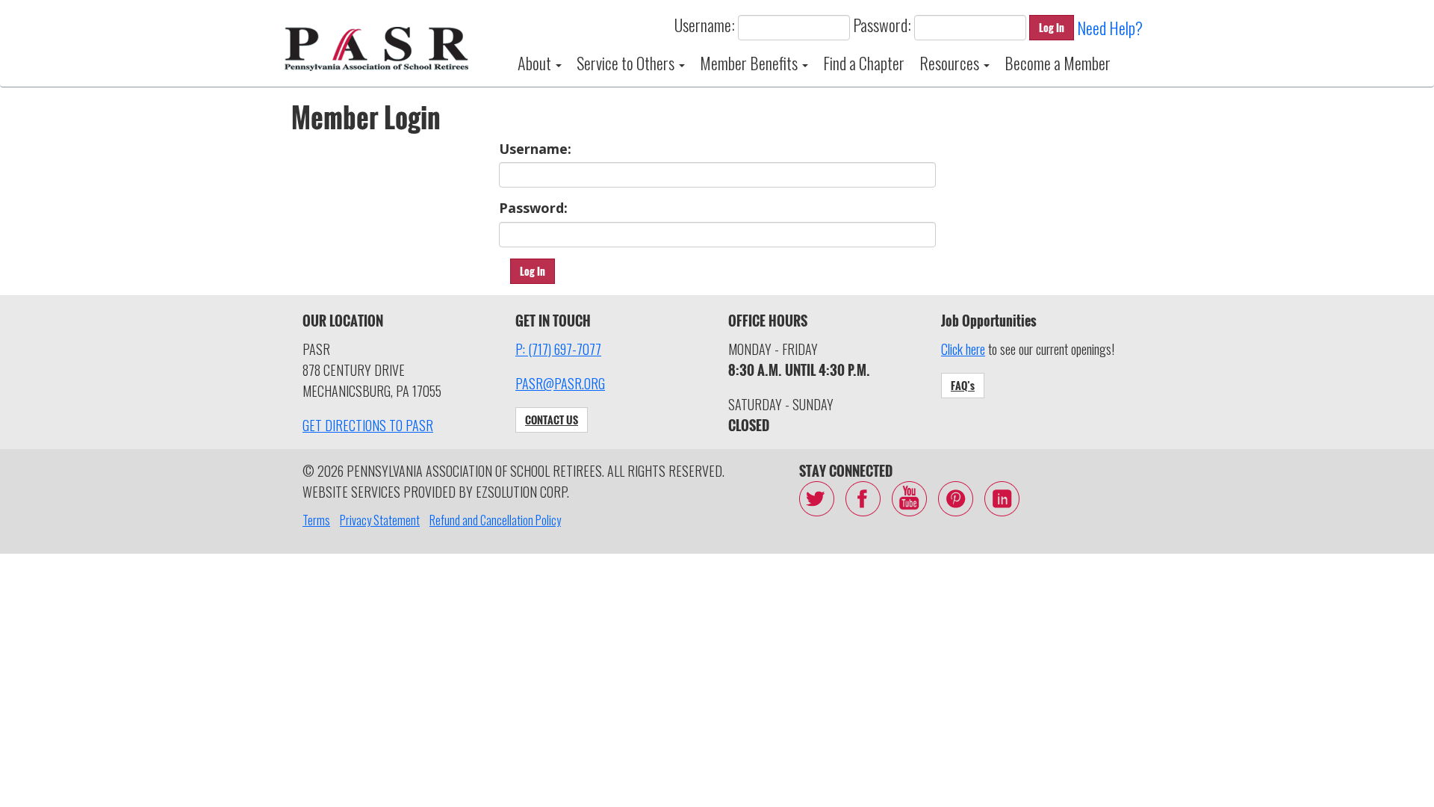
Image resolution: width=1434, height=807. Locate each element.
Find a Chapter (863, 63)
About (536, 63)
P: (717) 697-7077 (558, 349)
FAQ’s (963, 385)
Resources (950, 63)
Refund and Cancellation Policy (495, 520)
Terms (316, 520)
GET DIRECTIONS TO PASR (367, 425)
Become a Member (1058, 63)
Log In (1051, 27)
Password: (882, 24)
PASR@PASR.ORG (560, 383)
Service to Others (627, 63)
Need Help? (1110, 28)
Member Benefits (750, 63)
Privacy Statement (380, 520)
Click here (963, 349)
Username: (704, 24)
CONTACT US (551, 419)
